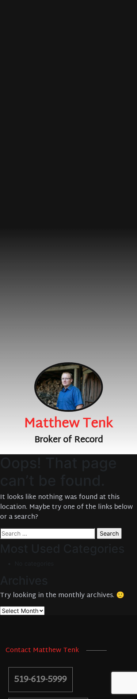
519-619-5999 (40, 680)
